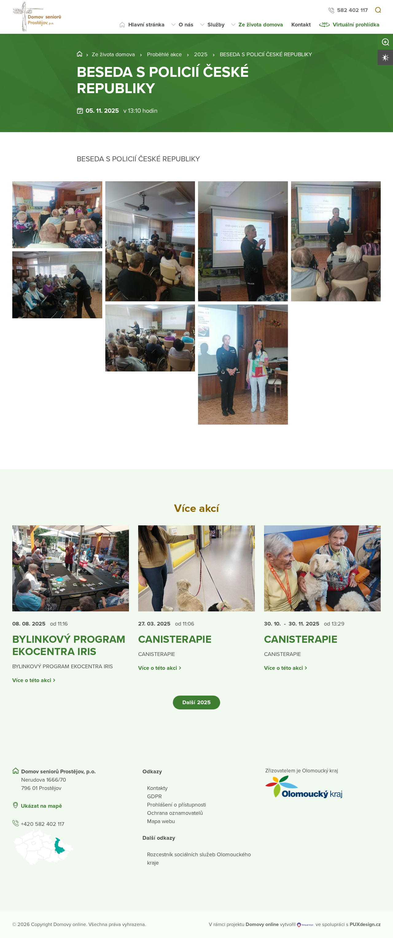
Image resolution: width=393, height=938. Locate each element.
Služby (216, 24)
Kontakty (157, 788)
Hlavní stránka (146, 24)
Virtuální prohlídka (356, 24)
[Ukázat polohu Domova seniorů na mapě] (70, 846)
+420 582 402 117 (42, 824)
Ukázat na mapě (41, 806)
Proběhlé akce (164, 54)
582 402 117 (352, 10)
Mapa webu (161, 821)
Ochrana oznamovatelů (175, 813)
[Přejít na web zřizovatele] (323, 786)
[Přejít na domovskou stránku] (37, 17)
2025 (201, 54)
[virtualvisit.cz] (305, 924)
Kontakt (301, 24)
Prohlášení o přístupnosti (176, 804)
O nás (186, 24)
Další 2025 (196, 702)
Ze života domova (261, 24)
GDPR (154, 796)
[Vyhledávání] (378, 10)
